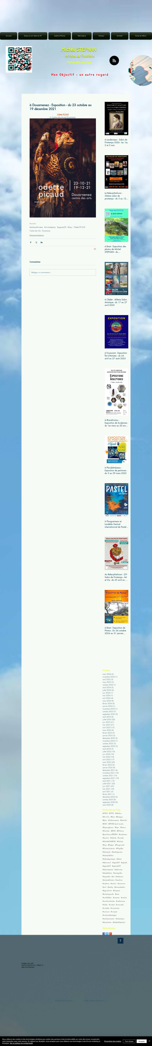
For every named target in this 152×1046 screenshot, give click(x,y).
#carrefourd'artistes (109, 901)
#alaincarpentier (108, 869)
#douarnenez (107, 922)
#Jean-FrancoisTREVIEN (110, 834)
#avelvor (113, 883)
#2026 (111, 813)
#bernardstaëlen (119, 887)
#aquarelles (106, 876)
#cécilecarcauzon (108, 919)
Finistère (87, 55)
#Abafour (118, 813)
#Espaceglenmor (108, 827)
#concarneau (115, 908)
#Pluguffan (119, 848)
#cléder (105, 905)
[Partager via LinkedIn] (42, 242)
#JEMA (113, 831)
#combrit (112, 905)
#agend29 (116, 862)
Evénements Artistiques (37, 235)
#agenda (124, 862)
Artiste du (73, 55)
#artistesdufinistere (36, 227)
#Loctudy (121, 838)
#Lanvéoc (106, 838)
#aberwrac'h (107, 862)
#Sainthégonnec (117, 852)
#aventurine (121, 883)
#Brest (113, 817)
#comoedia (120, 905)
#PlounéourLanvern (109, 848)
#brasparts (116, 890)
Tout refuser (129, 1041)
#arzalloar (119, 880)
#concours (106, 912)
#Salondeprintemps (109, 859)
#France (123, 827)
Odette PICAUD (79, 227)
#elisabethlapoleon (119, 922)
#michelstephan (50, 227)
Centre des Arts (35, 231)
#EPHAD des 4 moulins (116, 824)
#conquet (114, 912)
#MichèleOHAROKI (109, 841)
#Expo (70, 227)
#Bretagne (119, 817)
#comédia (106, 908)
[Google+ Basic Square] (110, 933)
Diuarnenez (46, 231)
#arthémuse (119, 876)
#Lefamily (113, 838)
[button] (59, 36)
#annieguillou (117, 873)
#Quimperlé (106, 852)
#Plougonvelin (119, 845)
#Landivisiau (123, 834)
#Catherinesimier (113, 820)
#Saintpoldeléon (108, 855)
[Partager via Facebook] (31, 242)
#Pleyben (111, 845)
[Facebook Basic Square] (104, 933)
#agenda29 (61, 227)
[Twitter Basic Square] (107, 933)
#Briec (105, 820)
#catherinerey (120, 901)
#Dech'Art (123, 820)
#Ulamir (119, 859)
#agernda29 (116, 866)
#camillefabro (107, 897)
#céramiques (120, 919)
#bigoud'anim (107, 890)
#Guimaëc (106, 831)
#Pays (104, 845)
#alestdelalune (107, 873)
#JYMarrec (120, 831)
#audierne (106, 883)
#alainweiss (118, 869)
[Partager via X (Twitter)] (36, 242)
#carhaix (124, 897)
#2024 (105, 813)
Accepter (142, 1041)
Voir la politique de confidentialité (21, 1043)
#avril (104, 887)
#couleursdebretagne (109, 915)
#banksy (110, 887)
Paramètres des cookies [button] (112, 1041)
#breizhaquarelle (108, 894)
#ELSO (105, 824)
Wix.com (100, 1001)
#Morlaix (120, 841)
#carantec (116, 897)
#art (113, 876)
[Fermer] (149, 1041)
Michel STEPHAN (78, 49)
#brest (117, 894)
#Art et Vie (106, 817)
